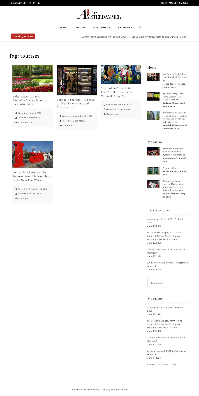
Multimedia (101, 27)
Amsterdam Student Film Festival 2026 (99, 36)
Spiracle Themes (120, 389)
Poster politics (170, 168)
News (62, 27)
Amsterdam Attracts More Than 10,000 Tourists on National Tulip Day (118, 92)
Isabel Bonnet (124, 109)
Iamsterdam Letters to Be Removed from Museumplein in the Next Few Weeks (31, 176)
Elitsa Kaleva (79, 121)
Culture (80, 27)
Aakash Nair (35, 193)
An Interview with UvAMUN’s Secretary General (167, 264)
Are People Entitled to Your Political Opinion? (174, 76)
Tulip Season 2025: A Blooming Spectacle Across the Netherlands (30, 101)
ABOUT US (124, 27)
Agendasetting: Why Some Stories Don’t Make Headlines (172, 96)
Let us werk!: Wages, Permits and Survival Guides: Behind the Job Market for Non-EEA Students (165, 236)
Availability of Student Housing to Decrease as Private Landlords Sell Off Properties (174, 117)
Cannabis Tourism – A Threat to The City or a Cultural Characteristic (76, 104)
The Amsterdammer (87, 389)
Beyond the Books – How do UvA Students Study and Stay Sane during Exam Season (173, 186)
